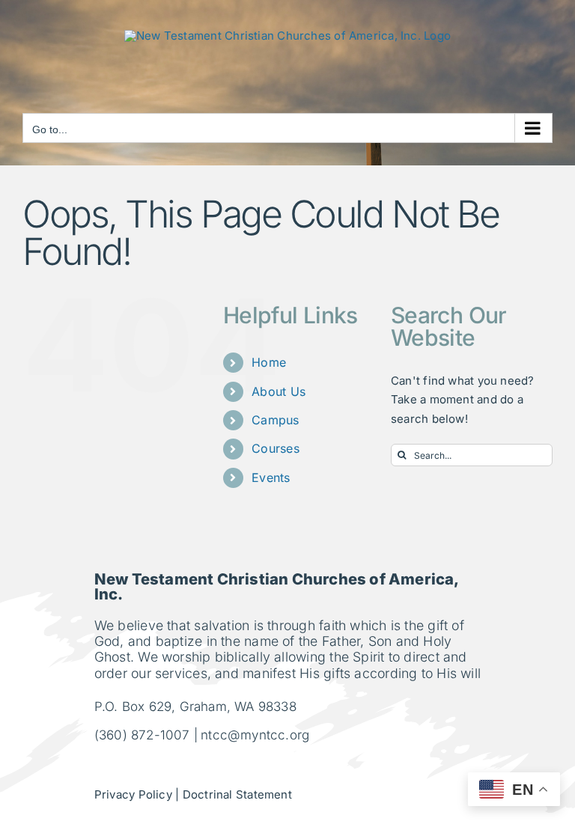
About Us (278, 391)
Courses (275, 448)
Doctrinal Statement (237, 794)
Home (269, 362)
